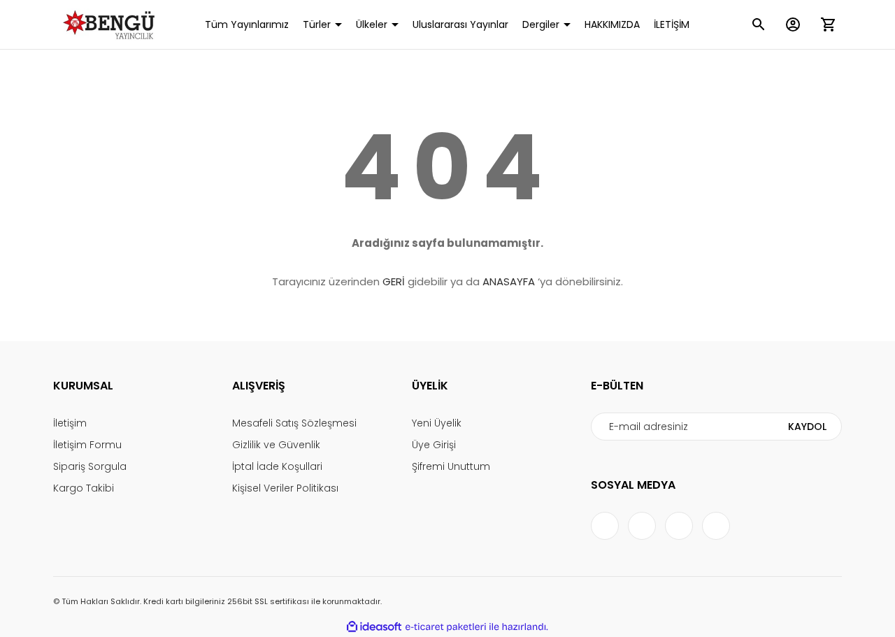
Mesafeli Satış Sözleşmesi (294, 423)
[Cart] (828, 24)
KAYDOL (807, 427)
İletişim (70, 423)
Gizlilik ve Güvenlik (276, 445)
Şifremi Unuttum (451, 466)
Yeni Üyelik (436, 423)
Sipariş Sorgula (90, 466)
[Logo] (111, 24)
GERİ (393, 281)
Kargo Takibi (83, 488)
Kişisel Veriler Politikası (285, 488)
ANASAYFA (508, 281)
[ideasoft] (374, 627)
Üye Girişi (434, 445)
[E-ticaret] (446, 627)
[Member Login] (793, 24)
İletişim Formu (87, 445)
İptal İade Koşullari (277, 466)
